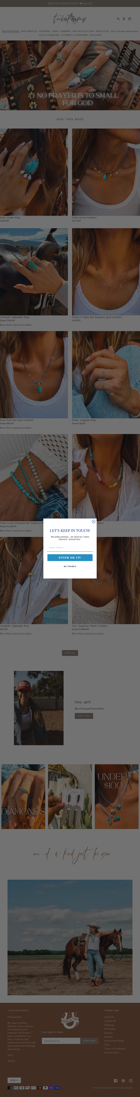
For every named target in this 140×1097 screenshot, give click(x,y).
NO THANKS (70, 566)
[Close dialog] (93, 521)
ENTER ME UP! (70, 558)
